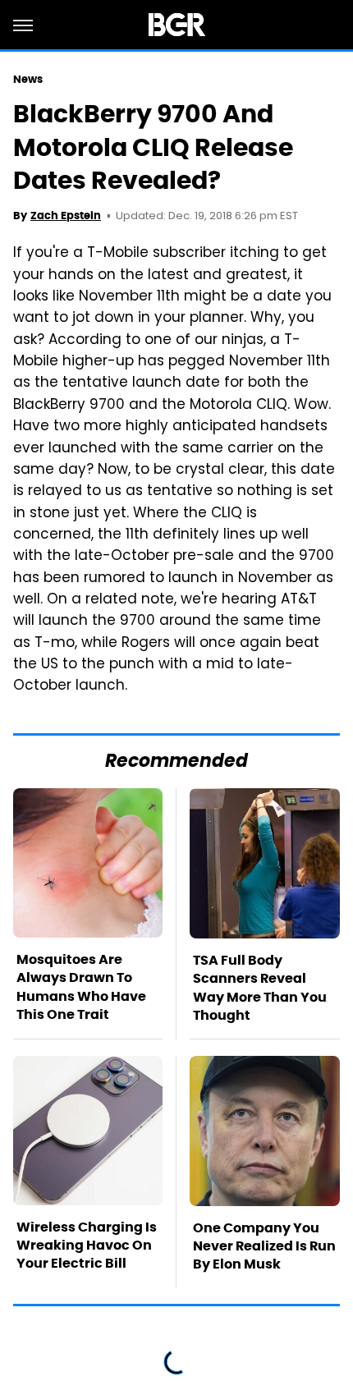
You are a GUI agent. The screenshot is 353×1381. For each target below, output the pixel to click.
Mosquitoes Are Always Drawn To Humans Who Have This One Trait (81, 987)
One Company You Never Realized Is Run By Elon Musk (264, 1246)
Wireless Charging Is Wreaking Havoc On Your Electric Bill (86, 1245)
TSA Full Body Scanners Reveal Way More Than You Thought (260, 988)
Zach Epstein (65, 216)
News (28, 79)
